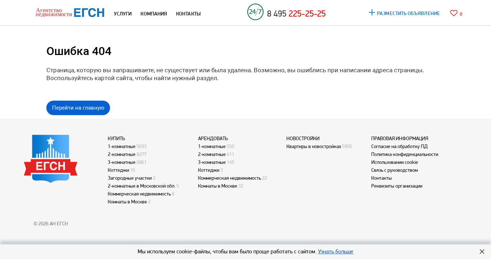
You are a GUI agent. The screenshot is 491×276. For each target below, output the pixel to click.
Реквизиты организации (396, 186)
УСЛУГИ (123, 14)
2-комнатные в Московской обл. (141, 186)
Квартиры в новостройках (313, 146)
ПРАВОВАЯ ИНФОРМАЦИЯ (399, 138)
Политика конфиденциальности (404, 154)
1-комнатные (122, 146)
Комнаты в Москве (127, 201)
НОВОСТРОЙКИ (303, 138)
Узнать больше (335, 251)
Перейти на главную (78, 108)
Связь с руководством (394, 170)
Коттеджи (118, 170)
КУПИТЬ (116, 138)
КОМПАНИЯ (154, 14)
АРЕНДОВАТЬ (213, 138)
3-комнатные (122, 162)
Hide (482, 251)
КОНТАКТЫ (188, 14)
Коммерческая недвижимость (139, 194)
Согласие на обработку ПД (399, 146)
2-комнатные (122, 154)
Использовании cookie (394, 162)
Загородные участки (130, 178)
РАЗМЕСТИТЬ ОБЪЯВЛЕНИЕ (408, 13)
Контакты (381, 178)
